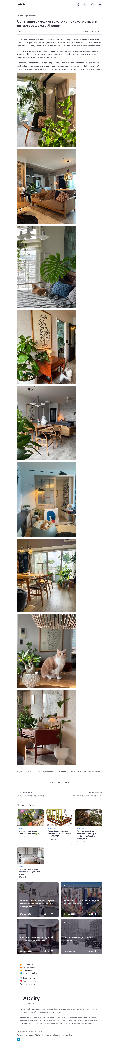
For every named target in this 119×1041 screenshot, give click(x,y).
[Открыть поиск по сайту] (92, 4)
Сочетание (62, 772)
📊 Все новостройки (28, 973)
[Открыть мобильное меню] (100, 4)
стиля (73, 772)
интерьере (32, 772)
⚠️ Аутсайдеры (26, 970)
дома (21, 772)
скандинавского (47, 772)
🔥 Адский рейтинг (28, 967)
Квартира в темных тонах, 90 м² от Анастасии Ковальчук (36, 939)
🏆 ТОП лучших (26, 964)
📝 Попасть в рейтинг (29, 978)
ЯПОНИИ (83, 772)
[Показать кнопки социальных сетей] (78, 4)
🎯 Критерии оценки (28, 981)
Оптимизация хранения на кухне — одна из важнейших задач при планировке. (37, 903)
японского (96, 772)
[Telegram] (18, 1039)
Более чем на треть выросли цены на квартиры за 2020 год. (81, 902)
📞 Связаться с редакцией (30, 984)
